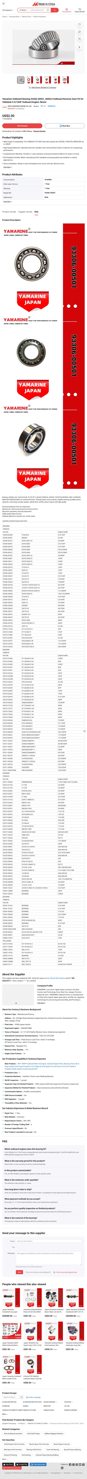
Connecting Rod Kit (30, 1069)
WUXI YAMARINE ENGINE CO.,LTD (19, 106)
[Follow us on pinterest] (83, 1464)
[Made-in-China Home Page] (43, 4)
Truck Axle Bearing (52, 1449)
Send (19, 1272)
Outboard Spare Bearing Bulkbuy (47, 1455)
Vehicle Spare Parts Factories (14, 1444)
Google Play (21, 1464)
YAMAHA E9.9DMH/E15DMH (12, 1410)
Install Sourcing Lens (13, 1468)
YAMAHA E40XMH (70, 1410)
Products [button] (23, 10)
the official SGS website (56, 978)
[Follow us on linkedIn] (62, 1468)
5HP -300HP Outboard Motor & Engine (32, 1063)
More (4, 1459)
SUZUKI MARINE (49, 1402)
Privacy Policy (78, 1473)
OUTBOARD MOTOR (9, 1402)
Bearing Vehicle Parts (34, 1449)
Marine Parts (26, 17)
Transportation (14, 17)
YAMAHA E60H (49, 1410)
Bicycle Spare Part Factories (39, 1444)
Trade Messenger (38, 1464)
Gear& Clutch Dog (15, 1066)
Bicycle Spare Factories (62, 1444)
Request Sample (39, 131)
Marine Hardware (40, 17)
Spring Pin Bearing (10, 1455)
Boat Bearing (26, 1455)
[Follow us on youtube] (80, 1464)
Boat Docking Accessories (13, 1433)
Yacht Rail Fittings (33, 1433)
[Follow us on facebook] (70, 1464)
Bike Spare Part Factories (13, 1449)
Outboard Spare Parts (55, 1063)
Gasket (19, 1069)
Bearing (66, 1063)
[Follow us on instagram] (77, 1464)
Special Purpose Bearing (72, 1449)
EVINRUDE (6, 1406)
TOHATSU (67, 1402)
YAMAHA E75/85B (29, 1410)
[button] (3, 3)
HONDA (25, 1406)
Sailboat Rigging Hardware (53, 1433)
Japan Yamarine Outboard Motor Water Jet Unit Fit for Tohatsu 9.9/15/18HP (54, 1311)
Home (4, 17)
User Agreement (56, 1473)
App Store (8, 1464)
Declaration (67, 1473)
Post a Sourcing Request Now (65, 1272)
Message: (11, 1253)
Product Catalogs (34, 1397)
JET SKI (67, 1406)
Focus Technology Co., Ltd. (27, 1473)
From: (13, 1241)
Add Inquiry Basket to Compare (43, 87)
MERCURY (47, 1406)
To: (14, 1247)
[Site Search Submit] (55, 10)
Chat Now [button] (66, 126)
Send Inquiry (22, 126)
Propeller (26, 1066)
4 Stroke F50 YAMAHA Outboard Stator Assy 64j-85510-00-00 (32, 1378)
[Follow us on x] (73, 1464)
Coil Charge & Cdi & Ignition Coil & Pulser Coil (47, 1066)
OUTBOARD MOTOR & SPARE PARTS (35, 1402)
